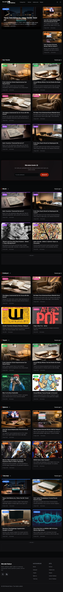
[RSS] (6, 574)
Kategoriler (22, 2)
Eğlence (35, 575)
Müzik (34, 566)
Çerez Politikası (52, 578)
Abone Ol (44, 174)
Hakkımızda (35, 2)
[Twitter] (2, 574)
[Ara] (60, 2)
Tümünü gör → (58, 60)
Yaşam (34, 572)
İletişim (41, 2)
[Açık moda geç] (57, 2)
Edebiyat (35, 569)
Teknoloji (35, 578)
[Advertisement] (32, 260)
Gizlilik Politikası (52, 575)
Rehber (29, 2)
